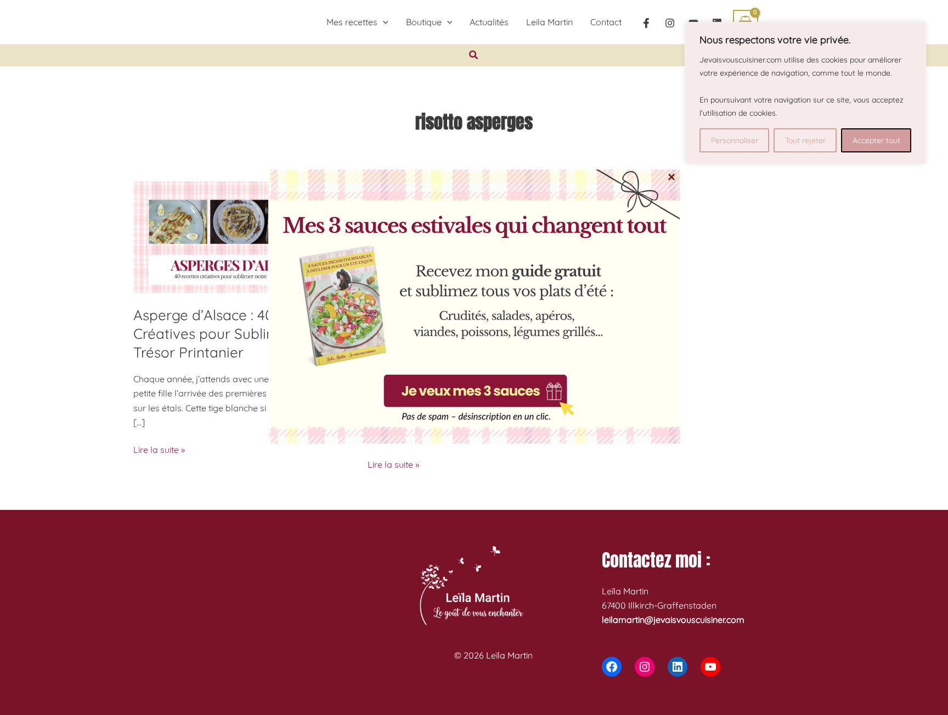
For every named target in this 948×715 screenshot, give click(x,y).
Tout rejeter (805, 140)
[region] (805, 93)
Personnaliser (734, 140)
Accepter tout (876, 140)
